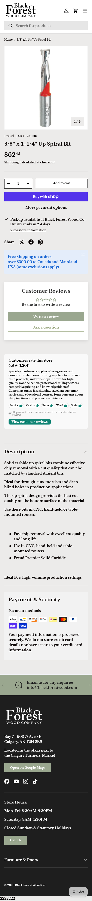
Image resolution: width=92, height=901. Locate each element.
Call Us (15, 840)
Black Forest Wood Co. (30, 885)
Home (8, 39)
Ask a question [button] (46, 327)
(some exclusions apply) (37, 267)
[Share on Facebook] (31, 242)
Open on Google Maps (27, 768)
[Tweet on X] (21, 242)
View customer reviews (30, 422)
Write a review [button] (46, 316)
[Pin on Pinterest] (40, 242)
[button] (75, 10)
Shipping (11, 162)
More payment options (46, 207)
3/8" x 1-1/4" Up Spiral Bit (34, 39)
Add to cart (61, 183)
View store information (28, 230)
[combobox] (46, 25)
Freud (9, 136)
